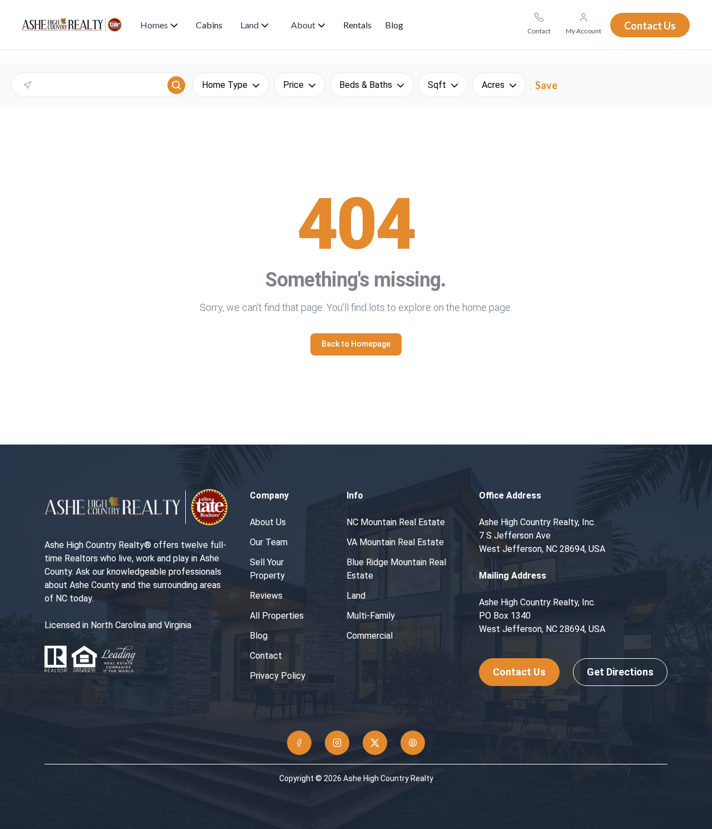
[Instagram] (337, 743)
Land (356, 595)
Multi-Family (371, 615)
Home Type (225, 85)
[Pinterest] (412, 743)
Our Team (269, 542)
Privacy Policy (277, 675)
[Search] (176, 85)
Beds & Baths (365, 85)
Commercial (370, 635)
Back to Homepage (356, 343)
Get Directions (620, 672)
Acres (493, 85)
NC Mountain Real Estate (396, 522)
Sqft (437, 85)
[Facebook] (299, 743)
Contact (266, 655)
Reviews (266, 595)
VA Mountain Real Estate (395, 542)
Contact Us (519, 672)
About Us (268, 522)
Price (293, 85)
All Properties (277, 615)
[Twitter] (375, 743)
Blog (259, 635)
